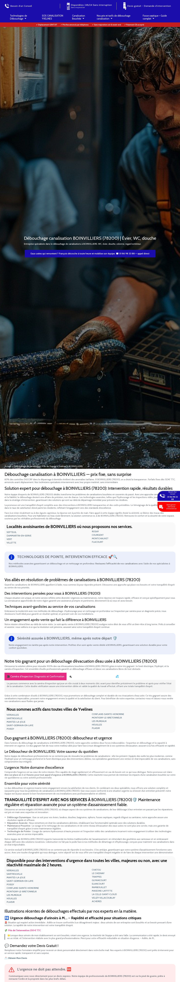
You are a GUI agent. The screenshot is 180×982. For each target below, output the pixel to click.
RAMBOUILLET (99, 887)
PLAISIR (96, 728)
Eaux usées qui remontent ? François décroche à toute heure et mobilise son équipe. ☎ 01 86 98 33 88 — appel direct (90, 253)
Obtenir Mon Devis (17, 958)
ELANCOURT (98, 883)
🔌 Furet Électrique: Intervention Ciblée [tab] (90, 676)
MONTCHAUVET (100, 538)
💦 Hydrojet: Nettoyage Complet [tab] (134, 676)
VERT (9, 539)
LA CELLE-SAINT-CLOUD (104, 894)
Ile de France (49, 466)
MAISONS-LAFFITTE (102, 890)
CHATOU (96, 869)
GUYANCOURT (99, 880)
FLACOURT (97, 542)
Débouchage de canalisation (27, 466)
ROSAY (95, 531)
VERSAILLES (13, 715)
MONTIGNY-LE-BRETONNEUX (107, 717)
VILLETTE (11, 542)
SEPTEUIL (11, 532)
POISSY (10, 729)
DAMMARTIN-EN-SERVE (19, 535)
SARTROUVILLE (14, 718)
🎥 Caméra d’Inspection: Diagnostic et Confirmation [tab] (35, 676)
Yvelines (62, 466)
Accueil (7, 466)
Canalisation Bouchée (78, 17)
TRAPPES (97, 876)
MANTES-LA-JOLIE (16, 722)
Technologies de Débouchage (18, 17)
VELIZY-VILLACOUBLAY (103, 897)
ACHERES (97, 901)
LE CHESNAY (98, 873)
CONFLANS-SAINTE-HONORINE (108, 714)
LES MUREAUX (99, 721)
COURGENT (98, 535)
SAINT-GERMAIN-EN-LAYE (20, 725)
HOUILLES (97, 724)
